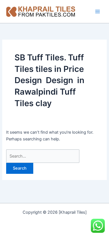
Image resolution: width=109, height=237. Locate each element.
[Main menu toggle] (97, 11)
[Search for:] (42, 156)
